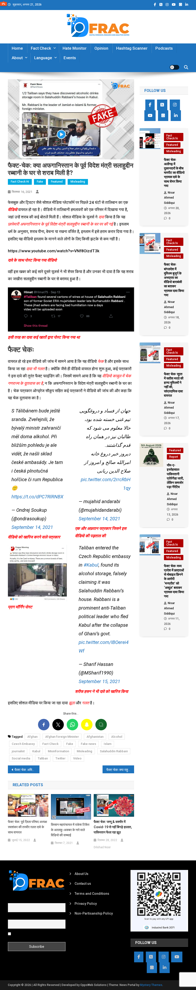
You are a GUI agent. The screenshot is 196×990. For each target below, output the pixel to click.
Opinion (101, 48)
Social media (21, 758)
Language (43, 57)
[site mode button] (174, 67)
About (17, 57)
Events (70, 57)
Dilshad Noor (102, 847)
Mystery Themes (151, 985)
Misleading (78, 181)
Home (17, 48)
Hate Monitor (75, 48)
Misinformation (58, 751)
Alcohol (116, 736)
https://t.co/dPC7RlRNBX (37, 497)
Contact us (83, 883)
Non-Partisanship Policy (94, 913)
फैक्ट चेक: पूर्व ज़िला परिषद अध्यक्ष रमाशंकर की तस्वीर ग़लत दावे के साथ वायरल (27, 827)
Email (12, 917)
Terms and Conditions (92, 893)
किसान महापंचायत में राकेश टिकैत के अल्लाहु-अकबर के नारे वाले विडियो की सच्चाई (70, 830)
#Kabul (91, 565)
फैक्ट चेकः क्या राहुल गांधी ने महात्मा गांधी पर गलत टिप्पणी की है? (120, 770)
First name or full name (25, 900)
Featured (57, 181)
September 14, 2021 (32, 527)
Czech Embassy (23, 744)
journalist (18, 751)
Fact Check (41, 48)
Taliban (43, 758)
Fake (40, 181)
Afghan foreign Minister (62, 736)
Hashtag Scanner (131, 48)
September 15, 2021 (99, 681)
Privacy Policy (86, 904)
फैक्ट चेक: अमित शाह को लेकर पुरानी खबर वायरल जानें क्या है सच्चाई (27, 770)
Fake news (88, 744)
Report (173, 456)
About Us (81, 874)
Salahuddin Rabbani (114, 751)
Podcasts (164, 48)
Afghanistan (95, 736)
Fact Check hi (20, 181)
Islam (107, 744)
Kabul (36, 751)
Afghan (32, 736)
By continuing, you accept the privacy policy (32, 935)
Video (77, 758)
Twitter (60, 758)
